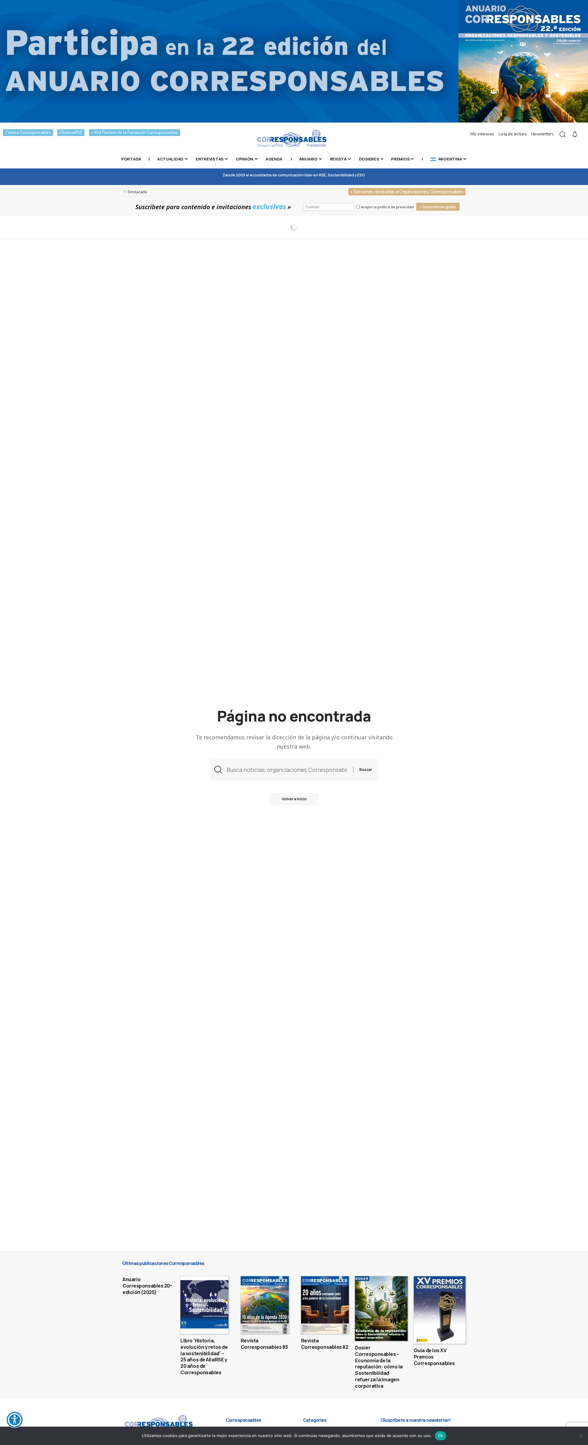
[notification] (575, 134)
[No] (580, 1436)
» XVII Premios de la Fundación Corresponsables (134, 132)
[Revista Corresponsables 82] (325, 1305)
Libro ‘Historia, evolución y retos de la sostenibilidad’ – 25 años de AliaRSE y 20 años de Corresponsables (204, 1356)
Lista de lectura (512, 134)
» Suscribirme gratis (438, 206)
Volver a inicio (294, 799)
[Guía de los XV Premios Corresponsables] (440, 1310)
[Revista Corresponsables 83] (265, 1305)
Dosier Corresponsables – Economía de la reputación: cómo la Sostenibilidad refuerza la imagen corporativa (379, 1366)
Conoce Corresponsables (28, 132)
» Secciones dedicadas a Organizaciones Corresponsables (406, 191)
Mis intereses (482, 134)
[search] (563, 134)
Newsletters (542, 134)
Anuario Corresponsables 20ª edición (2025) (147, 1286)
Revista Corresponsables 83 (264, 1343)
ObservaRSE (70, 132)
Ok (440, 1435)
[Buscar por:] (287, 770)
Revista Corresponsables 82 (325, 1343)
